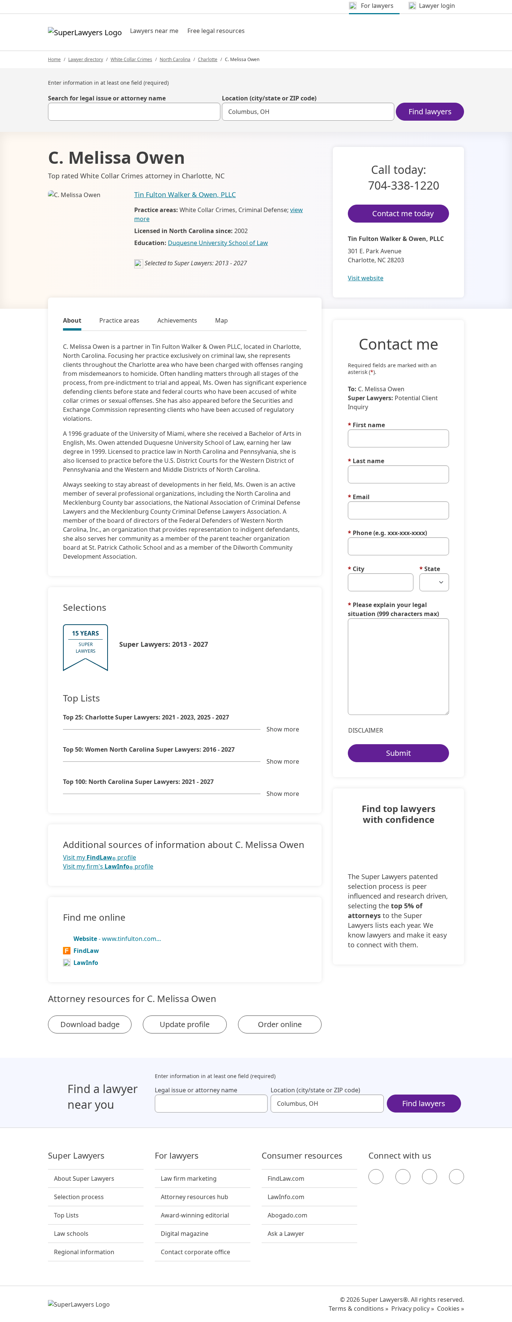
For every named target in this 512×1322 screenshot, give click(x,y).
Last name (366, 461)
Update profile (185, 1024)
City (356, 569)
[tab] (72, 321)
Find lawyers (430, 111)
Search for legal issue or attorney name (107, 98)
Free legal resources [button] (216, 31)
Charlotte (207, 59)
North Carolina (175, 59)
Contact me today (403, 213)
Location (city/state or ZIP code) (269, 98)
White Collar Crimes (131, 59)
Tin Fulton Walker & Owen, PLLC (185, 194)
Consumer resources (302, 1155)
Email (359, 497)
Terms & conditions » (358, 1308)
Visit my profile (99, 857)
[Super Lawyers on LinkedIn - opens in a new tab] (456, 1176)
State (429, 569)
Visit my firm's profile (108, 866)
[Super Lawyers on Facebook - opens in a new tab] (375, 1176)
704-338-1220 (403, 185)
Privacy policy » (412, 1308)
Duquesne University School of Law (218, 243)
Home (54, 59)
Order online (280, 1024)
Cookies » (450, 1308)
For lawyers (177, 1155)
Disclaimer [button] (365, 730)
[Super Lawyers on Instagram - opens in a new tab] (402, 1176)
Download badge (90, 1024)
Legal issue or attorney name (196, 1090)
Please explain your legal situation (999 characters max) (393, 609)
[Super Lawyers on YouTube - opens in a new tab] (429, 1176)
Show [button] (282, 729)
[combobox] (134, 112)
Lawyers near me (154, 31)
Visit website (365, 278)
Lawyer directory (85, 59)
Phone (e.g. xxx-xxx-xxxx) (387, 533)
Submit (398, 753)
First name (366, 425)
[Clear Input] (211, 111)
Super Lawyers (76, 1155)
